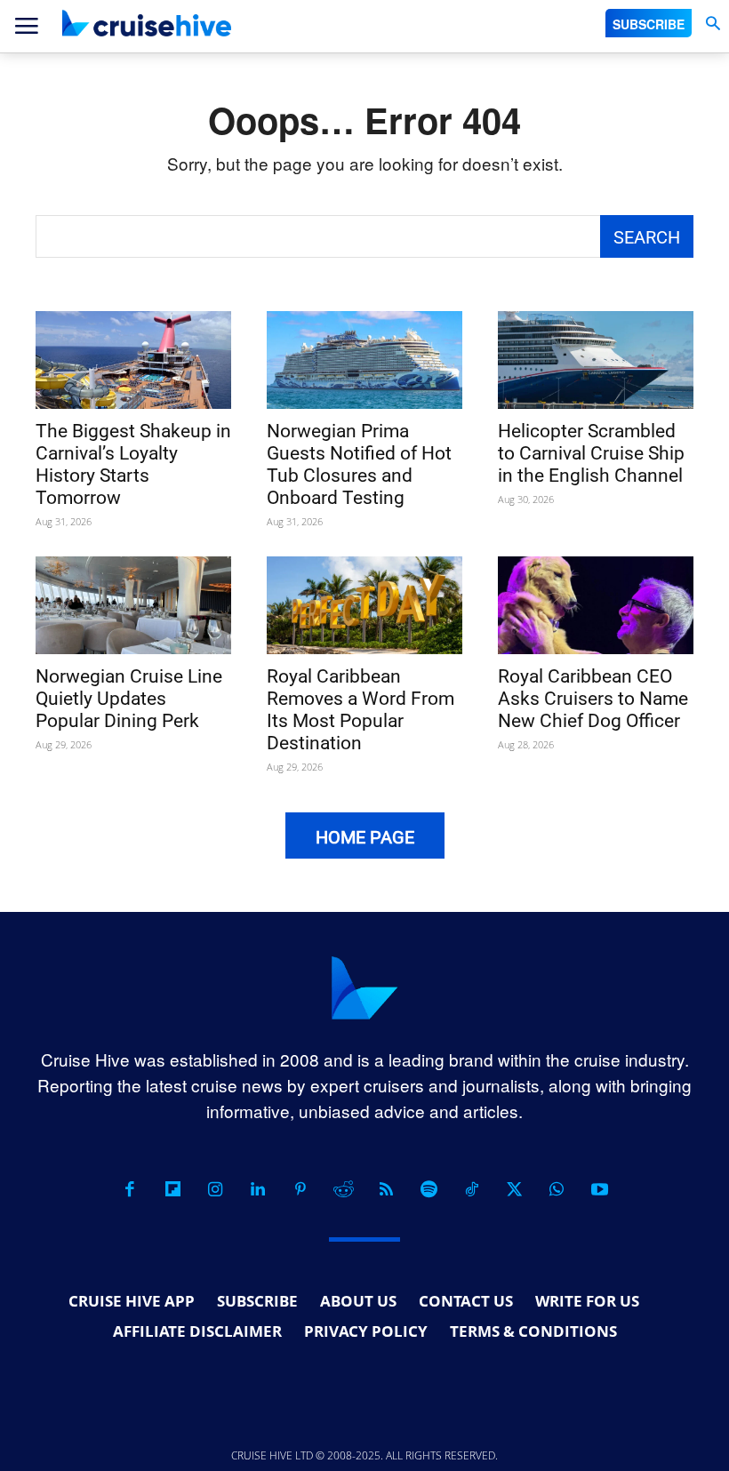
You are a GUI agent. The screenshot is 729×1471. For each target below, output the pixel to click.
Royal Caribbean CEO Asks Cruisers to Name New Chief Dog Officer (593, 699)
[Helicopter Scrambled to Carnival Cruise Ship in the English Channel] (595, 360)
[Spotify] (428, 1189)
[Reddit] (343, 1189)
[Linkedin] (258, 1189)
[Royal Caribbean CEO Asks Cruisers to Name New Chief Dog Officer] (595, 605)
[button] (713, 24)
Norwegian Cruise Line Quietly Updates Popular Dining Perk (129, 699)
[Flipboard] (172, 1189)
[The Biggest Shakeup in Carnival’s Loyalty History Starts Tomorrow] (133, 360)
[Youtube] (599, 1189)
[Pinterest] (300, 1189)
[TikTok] (471, 1189)
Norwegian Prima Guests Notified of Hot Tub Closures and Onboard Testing (359, 464)
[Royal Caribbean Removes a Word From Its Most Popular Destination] (364, 605)
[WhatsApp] (556, 1189)
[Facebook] (130, 1189)
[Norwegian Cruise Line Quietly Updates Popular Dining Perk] (133, 605)
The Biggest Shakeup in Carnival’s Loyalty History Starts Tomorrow (133, 464)
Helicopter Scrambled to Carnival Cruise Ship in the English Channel (591, 453)
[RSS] (386, 1189)
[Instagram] (215, 1189)
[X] (514, 1189)
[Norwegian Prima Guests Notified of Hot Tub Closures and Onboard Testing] (364, 360)
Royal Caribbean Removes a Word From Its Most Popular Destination (360, 710)
